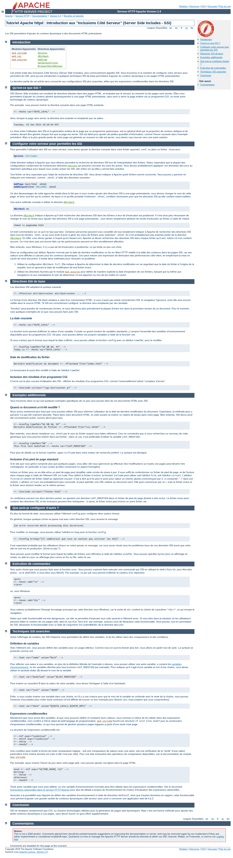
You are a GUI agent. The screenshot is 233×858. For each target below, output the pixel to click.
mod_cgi (16, 56)
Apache (9, 16)
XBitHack (43, 56)
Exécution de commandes (213, 68)
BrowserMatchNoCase (50, 66)
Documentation (39, 16)
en (171, 28)
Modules (183, 6)
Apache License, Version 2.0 (33, 852)
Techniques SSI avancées (213, 71)
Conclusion (205, 75)
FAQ (203, 6)
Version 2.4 (55, 16)
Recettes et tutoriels (74, 16)
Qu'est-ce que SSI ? (210, 43)
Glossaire (212, 6)
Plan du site (225, 6)
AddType (42, 59)
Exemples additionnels (211, 57)
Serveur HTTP (22, 16)
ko (192, 28)
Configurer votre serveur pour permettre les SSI (214, 48)
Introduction (206, 39)
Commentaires (207, 84)
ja (186, 28)
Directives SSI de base (211, 53)
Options (42, 53)
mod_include (19, 53)
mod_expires (19, 59)
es (176, 28)
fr (181, 28)
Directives (194, 6)
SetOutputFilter (48, 63)
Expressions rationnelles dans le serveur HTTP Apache (40, 789)
